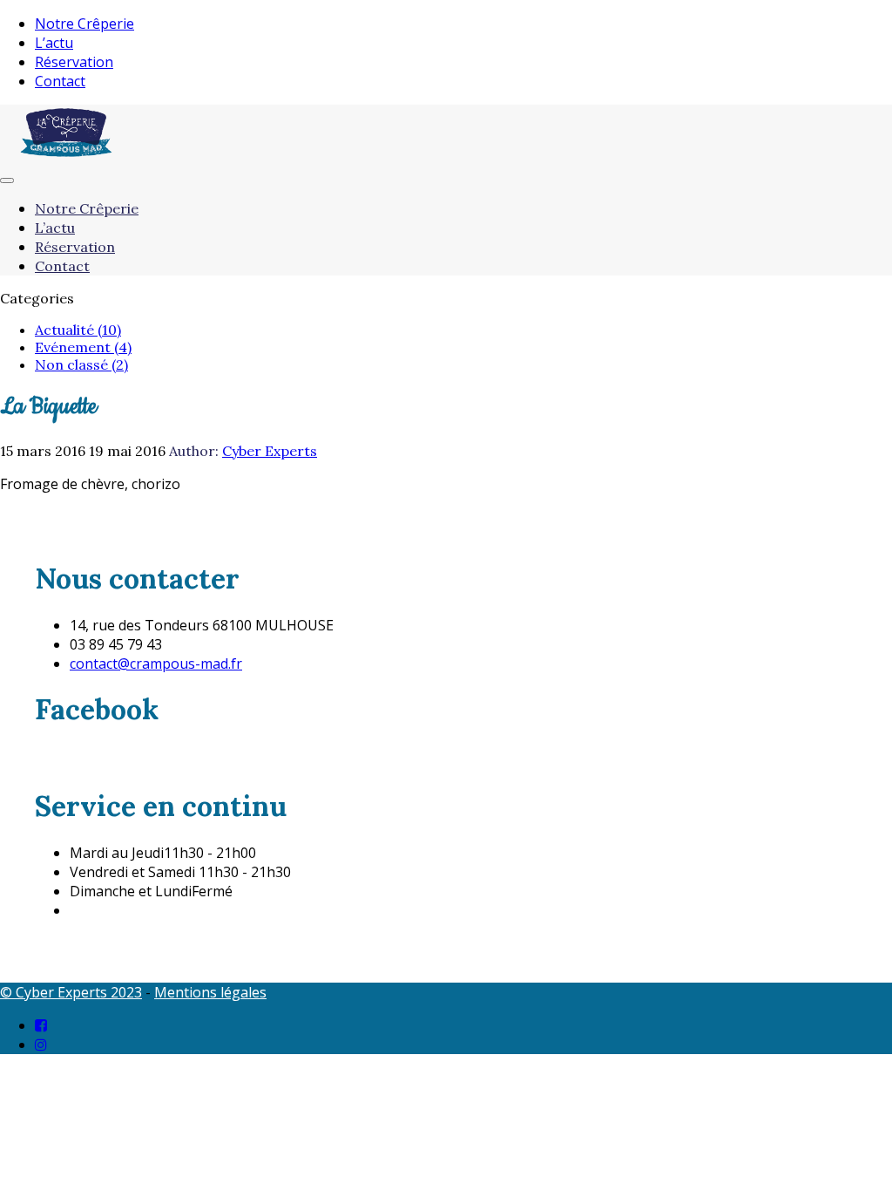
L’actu (54, 42)
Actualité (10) (78, 329)
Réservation (74, 61)
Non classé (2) (81, 364)
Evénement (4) (83, 347)
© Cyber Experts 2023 (71, 992)
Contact (60, 81)
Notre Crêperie (84, 23)
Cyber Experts (269, 450)
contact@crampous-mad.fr (156, 663)
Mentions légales (210, 992)
